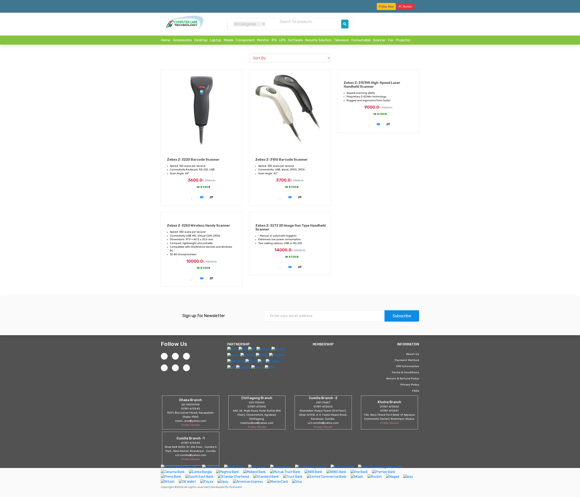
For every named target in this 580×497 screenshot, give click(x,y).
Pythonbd (235, 487)
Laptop (215, 40)
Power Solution (234, 47)
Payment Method (407, 360)
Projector (403, 40)
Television (341, 40)
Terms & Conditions (405, 372)
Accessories (182, 40)
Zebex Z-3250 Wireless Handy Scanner (198, 226)
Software (295, 40)
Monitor (263, 40)
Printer (188, 47)
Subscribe (402, 315)
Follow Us (174, 344)
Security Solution (318, 40)
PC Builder (405, 6)
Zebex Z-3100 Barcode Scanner (281, 160)
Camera (303, 47)
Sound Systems (208, 47)
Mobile (229, 40)
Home (165, 40)
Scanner (379, 40)
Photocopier (170, 47)
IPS (274, 40)
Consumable (361, 40)
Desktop (201, 40)
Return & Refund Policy (402, 378)
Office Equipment (262, 47)
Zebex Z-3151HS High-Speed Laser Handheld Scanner (372, 85)
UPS (282, 40)
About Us (412, 354)
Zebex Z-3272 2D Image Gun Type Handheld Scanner (290, 227)
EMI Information (407, 366)
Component (245, 40)
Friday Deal (386, 6)
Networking (286, 47)
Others (317, 47)
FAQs (415, 390)
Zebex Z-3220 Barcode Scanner (193, 160)
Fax (391, 40)
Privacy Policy (409, 384)
